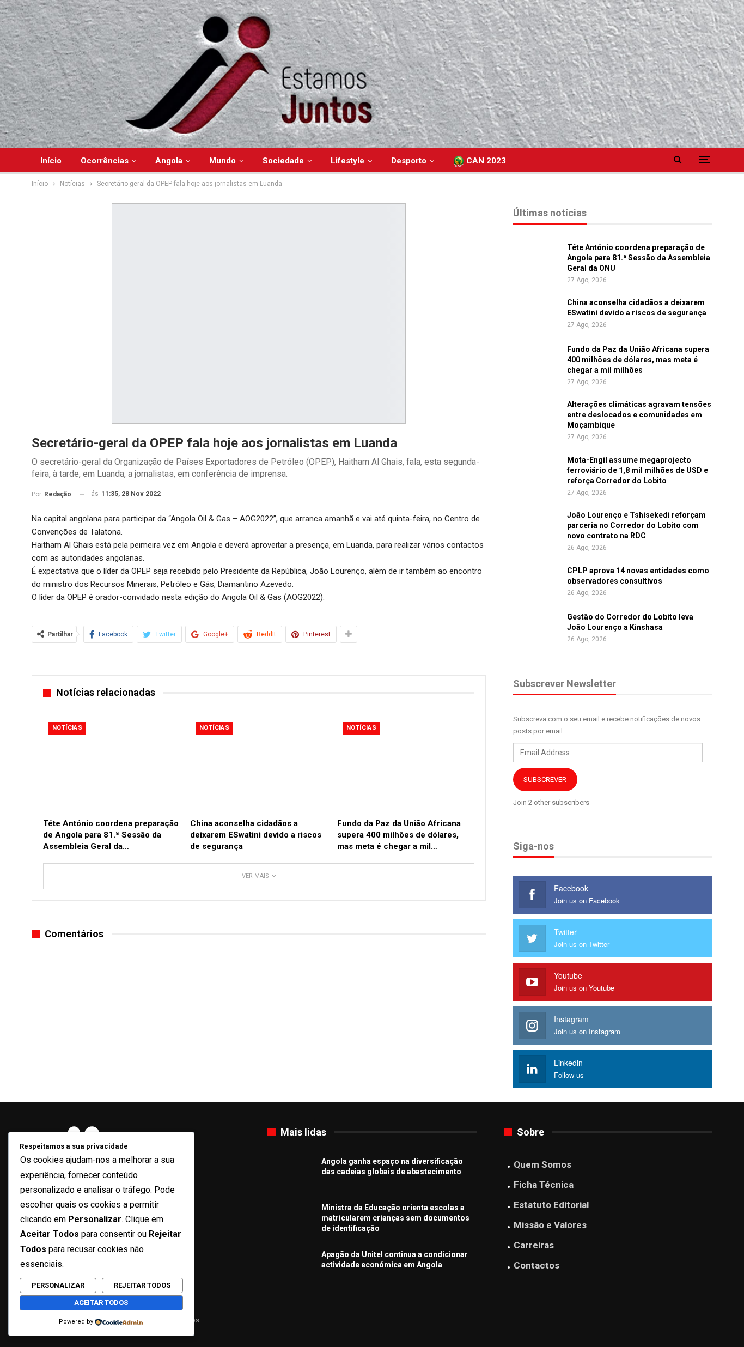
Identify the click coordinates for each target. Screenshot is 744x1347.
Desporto (408, 161)
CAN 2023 (485, 161)
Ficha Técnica (544, 1184)
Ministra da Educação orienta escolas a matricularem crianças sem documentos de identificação (395, 1218)
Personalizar (58, 1285)
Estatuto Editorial (551, 1204)
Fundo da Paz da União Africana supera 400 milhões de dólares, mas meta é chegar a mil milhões (638, 359)
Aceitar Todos (101, 1303)
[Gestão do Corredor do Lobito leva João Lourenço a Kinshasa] (536, 629)
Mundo (222, 161)
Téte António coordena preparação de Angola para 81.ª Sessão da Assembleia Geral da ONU (638, 257)
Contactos (536, 1265)
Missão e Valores (550, 1224)
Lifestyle (347, 161)
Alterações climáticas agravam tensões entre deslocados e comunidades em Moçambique (639, 414)
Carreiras (534, 1245)
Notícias (67, 727)
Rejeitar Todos (142, 1285)
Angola (168, 161)
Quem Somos (542, 1164)
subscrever (544, 779)
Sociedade (283, 161)
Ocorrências (105, 161)
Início (51, 161)
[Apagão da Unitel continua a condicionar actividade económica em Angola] (290, 1266)
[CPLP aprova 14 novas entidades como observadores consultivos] (536, 583)
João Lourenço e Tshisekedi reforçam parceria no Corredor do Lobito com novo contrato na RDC (636, 525)
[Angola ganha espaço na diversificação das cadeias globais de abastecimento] (290, 1173)
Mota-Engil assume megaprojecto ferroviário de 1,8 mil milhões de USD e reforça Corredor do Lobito (637, 470)
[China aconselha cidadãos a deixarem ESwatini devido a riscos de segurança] (258, 764)
